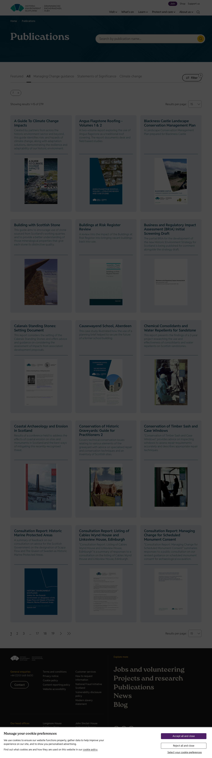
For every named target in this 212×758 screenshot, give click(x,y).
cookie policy (90, 749)
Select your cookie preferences (184, 752)
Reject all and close (183, 745)
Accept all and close (184, 736)
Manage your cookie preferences (30, 733)
